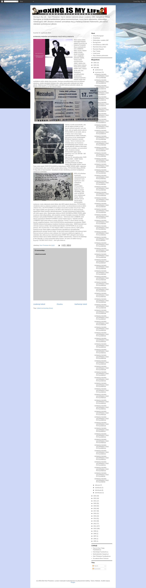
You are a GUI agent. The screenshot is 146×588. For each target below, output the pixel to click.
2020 (95, 503)
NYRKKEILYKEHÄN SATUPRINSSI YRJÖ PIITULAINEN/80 (102, 76)
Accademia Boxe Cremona (100, 558)
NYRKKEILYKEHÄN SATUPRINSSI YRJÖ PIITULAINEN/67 (102, 149)
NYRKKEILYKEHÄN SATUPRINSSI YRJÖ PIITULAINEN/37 (102, 317)
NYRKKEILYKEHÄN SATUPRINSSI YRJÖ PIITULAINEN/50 (102, 244)
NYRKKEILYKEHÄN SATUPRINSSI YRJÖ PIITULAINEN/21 (102, 407)
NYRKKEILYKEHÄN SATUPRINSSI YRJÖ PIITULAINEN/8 (102, 480)
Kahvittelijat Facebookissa (100, 552)
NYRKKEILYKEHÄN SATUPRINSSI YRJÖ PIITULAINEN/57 (102, 205)
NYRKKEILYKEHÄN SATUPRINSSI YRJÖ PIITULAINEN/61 (102, 183)
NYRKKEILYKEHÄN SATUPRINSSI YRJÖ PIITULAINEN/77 (102, 93)
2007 (95, 536)
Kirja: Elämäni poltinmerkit (100, 55)
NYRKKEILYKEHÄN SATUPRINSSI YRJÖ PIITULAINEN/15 (102, 441)
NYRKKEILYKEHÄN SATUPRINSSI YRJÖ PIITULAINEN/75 (102, 104)
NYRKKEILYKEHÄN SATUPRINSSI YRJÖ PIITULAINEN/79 (102, 81)
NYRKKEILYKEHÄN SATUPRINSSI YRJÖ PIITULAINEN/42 (102, 289)
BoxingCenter (97, 42)
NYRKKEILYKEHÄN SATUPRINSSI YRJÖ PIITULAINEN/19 (102, 418)
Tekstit (96, 566)
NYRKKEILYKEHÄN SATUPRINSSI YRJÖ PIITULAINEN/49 (102, 250)
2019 (95, 506)
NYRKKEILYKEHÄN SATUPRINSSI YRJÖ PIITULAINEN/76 (102, 98)
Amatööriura (96, 38)
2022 (95, 498)
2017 (95, 511)
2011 (95, 526)
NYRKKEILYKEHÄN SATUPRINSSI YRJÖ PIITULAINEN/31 (102, 351)
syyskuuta (98, 72)
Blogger (73, 582)
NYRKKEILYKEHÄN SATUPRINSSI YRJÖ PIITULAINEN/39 (102, 306)
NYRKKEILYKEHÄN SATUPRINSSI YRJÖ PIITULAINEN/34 (102, 334)
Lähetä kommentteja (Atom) (45, 308)
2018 (95, 508)
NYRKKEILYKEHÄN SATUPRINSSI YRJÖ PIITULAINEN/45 (102, 272)
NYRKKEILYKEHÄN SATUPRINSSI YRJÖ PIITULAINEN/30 (102, 357)
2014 (95, 518)
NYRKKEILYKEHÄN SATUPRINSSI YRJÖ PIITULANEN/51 (102, 239)
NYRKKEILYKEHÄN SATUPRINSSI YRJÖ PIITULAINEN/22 (102, 402)
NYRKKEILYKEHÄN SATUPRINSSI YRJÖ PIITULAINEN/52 (102, 233)
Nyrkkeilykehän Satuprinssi (101, 554)
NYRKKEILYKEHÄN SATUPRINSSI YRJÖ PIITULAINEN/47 (102, 261)
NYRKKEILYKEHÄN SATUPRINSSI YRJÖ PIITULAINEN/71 (102, 126)
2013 (95, 521)
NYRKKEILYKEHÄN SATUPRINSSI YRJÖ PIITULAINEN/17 (102, 430)
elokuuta (97, 485)
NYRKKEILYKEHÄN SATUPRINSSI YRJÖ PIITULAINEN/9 (102, 474)
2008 (95, 533)
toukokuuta (98, 487)
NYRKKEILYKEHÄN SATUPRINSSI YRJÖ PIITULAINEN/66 (102, 154)
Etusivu (60, 304)
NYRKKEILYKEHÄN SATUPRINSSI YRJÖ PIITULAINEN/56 (102, 211)
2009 (95, 531)
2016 (95, 513)
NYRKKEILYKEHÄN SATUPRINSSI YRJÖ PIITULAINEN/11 (102, 463)
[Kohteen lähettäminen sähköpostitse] (62, 245)
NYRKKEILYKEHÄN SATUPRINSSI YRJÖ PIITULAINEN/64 (102, 166)
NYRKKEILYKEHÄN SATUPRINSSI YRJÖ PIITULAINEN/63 (102, 171)
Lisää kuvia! (96, 53)
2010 (95, 528)
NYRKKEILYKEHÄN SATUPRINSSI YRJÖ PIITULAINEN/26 (102, 379)
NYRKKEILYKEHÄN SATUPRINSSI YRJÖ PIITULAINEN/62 (102, 177)
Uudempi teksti (39, 304)
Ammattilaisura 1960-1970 (100, 44)
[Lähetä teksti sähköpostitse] (58, 245)
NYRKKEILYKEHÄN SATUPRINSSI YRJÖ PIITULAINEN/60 (102, 188)
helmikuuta (98, 490)
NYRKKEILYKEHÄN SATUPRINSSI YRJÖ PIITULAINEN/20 (102, 413)
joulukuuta (98, 70)
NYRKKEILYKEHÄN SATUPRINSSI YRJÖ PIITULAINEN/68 (102, 143)
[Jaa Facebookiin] (68, 245)
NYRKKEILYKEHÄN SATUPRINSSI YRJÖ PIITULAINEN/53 (102, 227)
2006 (95, 538)
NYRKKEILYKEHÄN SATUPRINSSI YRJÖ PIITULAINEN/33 (102, 340)
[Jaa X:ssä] (66, 245)
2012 (95, 523)
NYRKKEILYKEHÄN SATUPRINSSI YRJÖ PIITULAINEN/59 (102, 194)
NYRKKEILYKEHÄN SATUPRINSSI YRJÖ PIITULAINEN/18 (102, 424)
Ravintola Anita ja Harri (99, 47)
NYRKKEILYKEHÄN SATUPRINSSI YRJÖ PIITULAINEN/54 (102, 222)
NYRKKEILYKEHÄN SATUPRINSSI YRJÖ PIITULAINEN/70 (102, 132)
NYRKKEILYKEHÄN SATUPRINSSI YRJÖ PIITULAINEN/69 (102, 138)
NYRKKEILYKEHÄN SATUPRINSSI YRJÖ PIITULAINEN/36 (102, 323)
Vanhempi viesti (80, 304)
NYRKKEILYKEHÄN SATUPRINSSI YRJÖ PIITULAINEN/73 (102, 115)
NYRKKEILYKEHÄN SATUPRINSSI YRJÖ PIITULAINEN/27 (102, 373)
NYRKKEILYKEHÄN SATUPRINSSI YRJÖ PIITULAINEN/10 (102, 469)
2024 (95, 67)
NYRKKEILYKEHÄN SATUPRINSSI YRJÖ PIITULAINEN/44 (102, 278)
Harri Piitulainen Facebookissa (101, 556)
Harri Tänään (96, 51)
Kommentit (97, 569)
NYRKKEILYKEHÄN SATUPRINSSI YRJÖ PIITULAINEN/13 (102, 452)
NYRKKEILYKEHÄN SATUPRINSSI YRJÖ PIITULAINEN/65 (102, 160)
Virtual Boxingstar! (98, 36)
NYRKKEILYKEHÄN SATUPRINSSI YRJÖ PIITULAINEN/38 (102, 312)
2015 (95, 516)
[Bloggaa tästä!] (64, 245)
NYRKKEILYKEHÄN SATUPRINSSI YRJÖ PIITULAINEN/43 (102, 284)
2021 (95, 501)
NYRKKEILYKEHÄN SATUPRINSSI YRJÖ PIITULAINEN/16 (102, 435)
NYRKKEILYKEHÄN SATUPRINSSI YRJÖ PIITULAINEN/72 (102, 121)
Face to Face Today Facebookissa (98, 548)
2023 (95, 496)
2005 (95, 541)
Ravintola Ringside (98, 49)
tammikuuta (98, 492)
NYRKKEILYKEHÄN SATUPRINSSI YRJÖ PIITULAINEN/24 (102, 390)
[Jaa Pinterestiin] (70, 245)
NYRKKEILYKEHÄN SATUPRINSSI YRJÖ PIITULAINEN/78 (102, 87)
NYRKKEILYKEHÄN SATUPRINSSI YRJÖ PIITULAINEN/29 (102, 362)
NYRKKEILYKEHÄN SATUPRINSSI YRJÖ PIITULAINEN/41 (102, 295)
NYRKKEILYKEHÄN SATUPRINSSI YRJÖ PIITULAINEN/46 (102, 267)
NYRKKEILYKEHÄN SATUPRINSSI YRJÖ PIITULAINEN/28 (102, 368)
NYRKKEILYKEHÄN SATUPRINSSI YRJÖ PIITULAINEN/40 (102, 300)
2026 (95, 62)
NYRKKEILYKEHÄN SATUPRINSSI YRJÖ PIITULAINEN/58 (102, 199)
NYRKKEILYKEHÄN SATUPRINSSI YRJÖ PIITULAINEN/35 (102, 329)
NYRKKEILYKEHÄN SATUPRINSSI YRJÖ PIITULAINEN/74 (102, 109)
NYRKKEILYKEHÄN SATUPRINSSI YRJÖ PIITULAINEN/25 (102, 385)
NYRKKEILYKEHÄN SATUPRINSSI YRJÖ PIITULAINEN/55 (102, 216)
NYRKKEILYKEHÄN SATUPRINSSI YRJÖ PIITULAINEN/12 (102, 458)
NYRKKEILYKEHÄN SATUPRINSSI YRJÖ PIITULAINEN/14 (102, 446)
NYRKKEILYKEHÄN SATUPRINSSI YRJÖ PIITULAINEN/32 (102, 345)
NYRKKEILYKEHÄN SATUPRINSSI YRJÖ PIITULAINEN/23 (102, 396)
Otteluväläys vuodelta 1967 (101, 40)
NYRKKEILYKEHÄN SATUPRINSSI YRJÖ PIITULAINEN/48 (102, 256)
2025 (95, 65)
